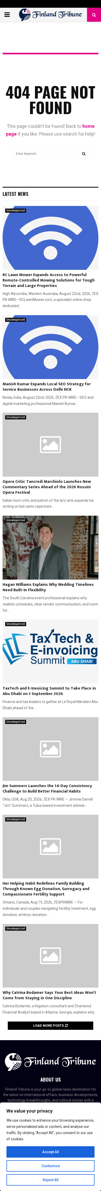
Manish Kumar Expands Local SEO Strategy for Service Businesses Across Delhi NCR (47, 387)
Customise (50, 1166)
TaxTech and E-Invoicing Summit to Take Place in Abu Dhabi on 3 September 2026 (49, 691)
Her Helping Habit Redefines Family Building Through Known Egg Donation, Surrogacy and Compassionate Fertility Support (46, 889)
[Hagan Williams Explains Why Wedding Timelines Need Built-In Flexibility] (50, 548)
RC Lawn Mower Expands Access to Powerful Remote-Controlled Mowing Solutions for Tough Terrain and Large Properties (49, 280)
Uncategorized (15, 210)
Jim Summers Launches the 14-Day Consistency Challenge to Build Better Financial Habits (47, 788)
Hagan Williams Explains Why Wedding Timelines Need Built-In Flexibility (48, 587)
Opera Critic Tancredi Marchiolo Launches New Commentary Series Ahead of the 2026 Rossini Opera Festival (47, 487)
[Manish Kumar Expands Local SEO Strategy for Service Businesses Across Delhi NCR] (50, 347)
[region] (50, 1147)
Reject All (51, 1180)
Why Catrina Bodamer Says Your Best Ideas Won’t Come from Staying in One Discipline (49, 995)
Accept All (50, 1152)
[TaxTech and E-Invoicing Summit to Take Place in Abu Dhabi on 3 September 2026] (50, 651)
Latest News (15, 193)
